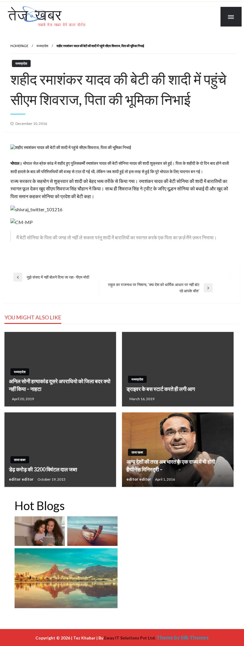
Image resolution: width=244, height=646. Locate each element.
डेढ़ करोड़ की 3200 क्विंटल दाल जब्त (43, 469)
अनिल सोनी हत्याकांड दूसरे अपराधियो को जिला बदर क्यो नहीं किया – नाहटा (59, 385)
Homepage (19, 46)
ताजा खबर (20, 460)
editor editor (22, 479)
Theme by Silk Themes (183, 637)
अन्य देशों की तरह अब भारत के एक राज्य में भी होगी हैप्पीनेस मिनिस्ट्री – (170, 465)
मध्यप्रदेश (42, 46)
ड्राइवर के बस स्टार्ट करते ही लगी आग (160, 389)
